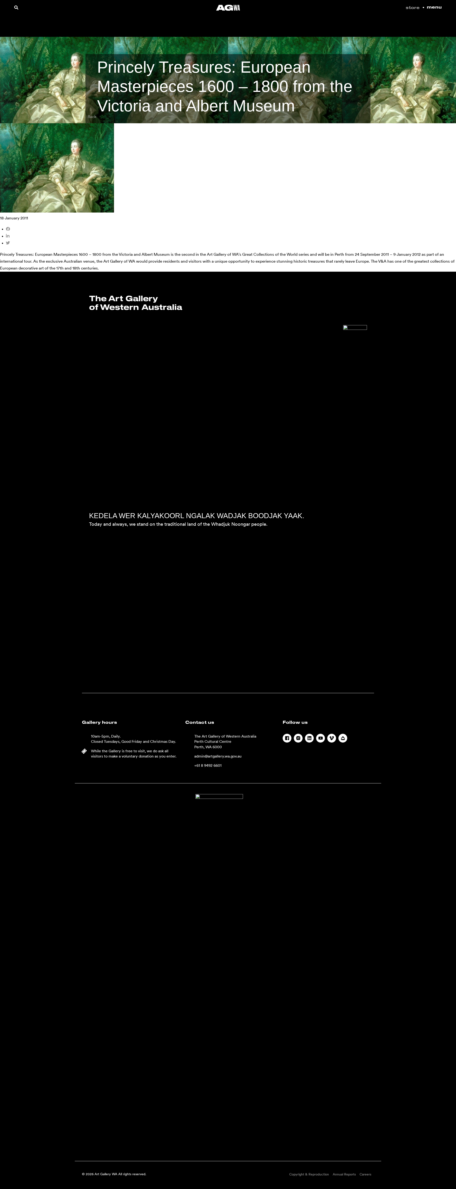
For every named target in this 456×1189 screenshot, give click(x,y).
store (413, 8)
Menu (434, 7)
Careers (365, 1174)
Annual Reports (344, 1174)
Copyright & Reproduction (309, 1174)
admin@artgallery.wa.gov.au (218, 756)
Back (92, 116)
